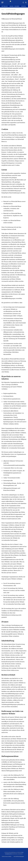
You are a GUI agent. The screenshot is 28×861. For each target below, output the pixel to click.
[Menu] (2, 2)
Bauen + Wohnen (14, 6)
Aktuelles (4, 6)
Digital (23, 6)
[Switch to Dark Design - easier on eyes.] (23, 2)
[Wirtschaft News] (14, 2)
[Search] (26, 2)
